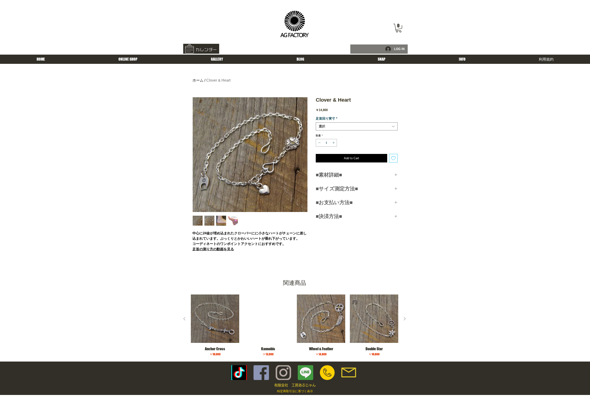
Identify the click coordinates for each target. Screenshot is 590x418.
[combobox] (357, 126)
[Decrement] (318, 142)
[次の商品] (404, 318)
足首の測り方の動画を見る (213, 249)
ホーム (198, 80)
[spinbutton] (326, 142)
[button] (398, 28)
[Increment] (334, 142)
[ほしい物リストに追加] (393, 158)
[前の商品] (184, 318)
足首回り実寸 (326, 118)
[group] (294, 326)
